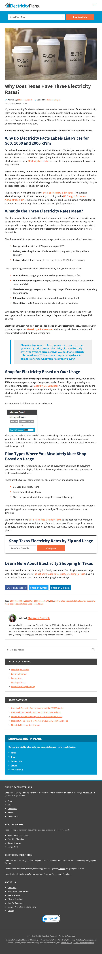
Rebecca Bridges (53, 100)
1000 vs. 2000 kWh (25, 601)
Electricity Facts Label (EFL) (25, 604)
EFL (51, 601)
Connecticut (16, 761)
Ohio (13, 757)
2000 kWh (38, 601)
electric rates (59, 601)
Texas (40, 604)
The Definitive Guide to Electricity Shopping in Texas (59, 573)
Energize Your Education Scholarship (22, 907)
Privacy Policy (66, 942)
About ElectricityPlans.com (18, 891)
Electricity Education (20, 669)
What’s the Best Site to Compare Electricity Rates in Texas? (36, 716)
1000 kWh (14, 601)
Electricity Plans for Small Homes (25, 725)
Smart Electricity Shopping (23, 686)
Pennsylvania (17, 769)
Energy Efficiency (18, 673)
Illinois (14, 765)
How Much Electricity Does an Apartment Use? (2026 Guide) (37, 708)
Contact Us (12, 887)
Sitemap (11, 910)
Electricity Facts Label (39, 160)
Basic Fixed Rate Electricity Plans (45, 519)
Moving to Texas (18, 682)
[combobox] (36, 17)
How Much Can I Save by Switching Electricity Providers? (36, 712)
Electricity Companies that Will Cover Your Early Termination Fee (39, 720)
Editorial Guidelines (15, 899)
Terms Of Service (80, 942)
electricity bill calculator (76, 601)
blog (14, 830)
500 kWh (45, 601)
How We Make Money (16, 903)
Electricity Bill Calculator (40, 329)
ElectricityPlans (22, 5)
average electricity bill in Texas (58, 192)
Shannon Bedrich (25, 100)
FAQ (55, 860)
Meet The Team (14, 895)
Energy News (16, 678)
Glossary (61, 868)
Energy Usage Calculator (61, 874)
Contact (91, 942)
